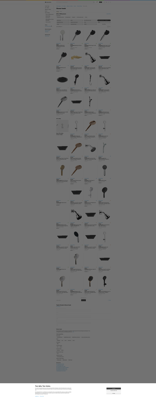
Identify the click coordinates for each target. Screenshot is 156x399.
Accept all (113, 388)
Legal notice (37, 396)
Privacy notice (42, 396)
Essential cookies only (114, 390)
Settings (113, 393)
